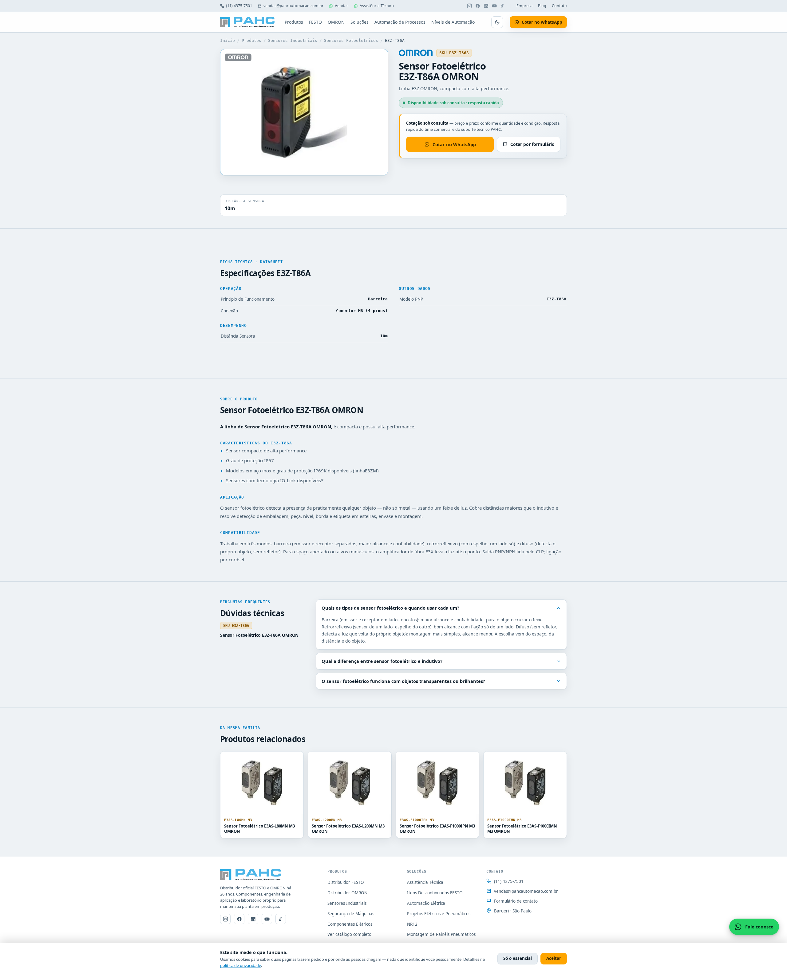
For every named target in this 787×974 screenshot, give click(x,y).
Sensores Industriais (292, 40)
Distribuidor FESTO (345, 882)
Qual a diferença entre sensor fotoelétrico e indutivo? (382, 661)
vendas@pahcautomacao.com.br (293, 5)
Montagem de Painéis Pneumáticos (441, 934)
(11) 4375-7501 (239, 5)
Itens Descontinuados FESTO (435, 893)
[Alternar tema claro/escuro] (497, 22)
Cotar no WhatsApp (454, 144)
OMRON (336, 22)
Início (227, 40)
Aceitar (553, 958)
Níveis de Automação (453, 22)
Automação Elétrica (426, 903)
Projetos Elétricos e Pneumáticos (438, 913)
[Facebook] (477, 5)
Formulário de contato (516, 901)
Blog (542, 5)
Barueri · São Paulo (513, 911)
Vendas (341, 5)
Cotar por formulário (532, 144)
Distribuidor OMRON (347, 893)
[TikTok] (502, 5)
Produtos (294, 22)
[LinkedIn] (486, 5)
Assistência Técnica (377, 5)
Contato (559, 5)
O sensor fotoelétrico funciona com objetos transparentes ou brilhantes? (403, 681)
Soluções (359, 22)
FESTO (315, 22)
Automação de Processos (399, 22)
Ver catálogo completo (349, 934)
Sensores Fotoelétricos (351, 40)
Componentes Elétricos (349, 924)
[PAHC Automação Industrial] (247, 22)
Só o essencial (517, 958)
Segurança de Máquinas (350, 913)
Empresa (524, 5)
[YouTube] (494, 5)
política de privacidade (240, 965)
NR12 (412, 924)
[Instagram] (469, 5)
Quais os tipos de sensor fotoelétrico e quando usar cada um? (390, 608)
